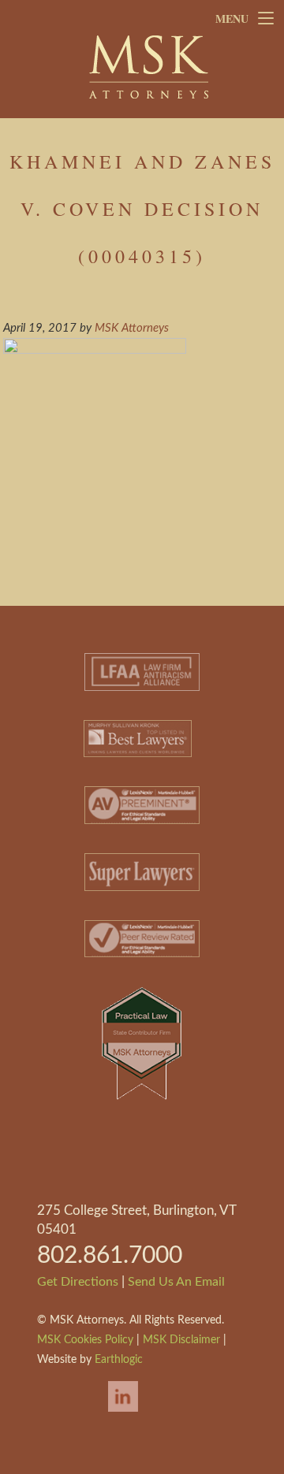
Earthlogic (119, 1359)
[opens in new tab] (115, 1413)
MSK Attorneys (149, 67)
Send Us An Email (176, 1281)
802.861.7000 (109, 1256)
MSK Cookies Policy (85, 1340)
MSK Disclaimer (181, 1340)
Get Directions (77, 1281)
